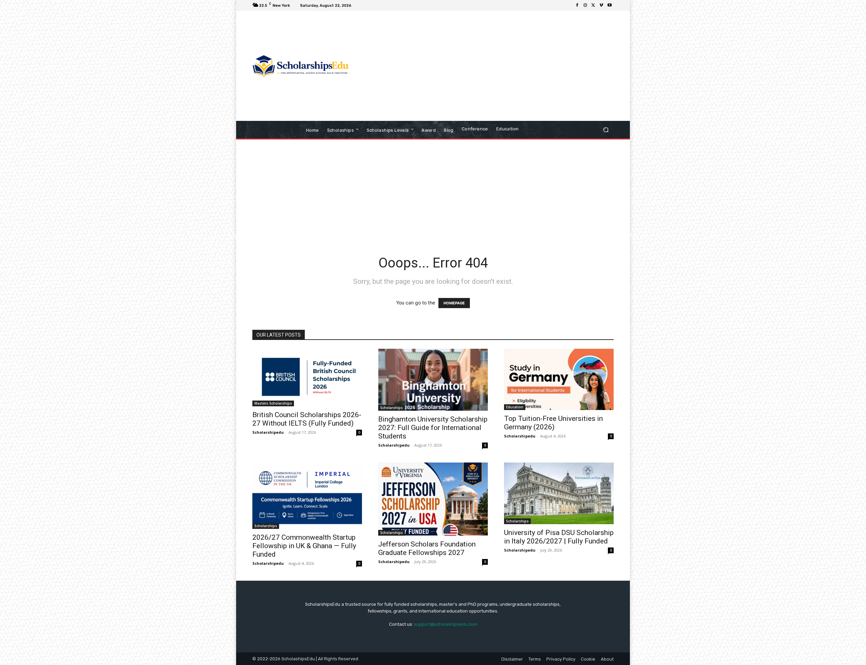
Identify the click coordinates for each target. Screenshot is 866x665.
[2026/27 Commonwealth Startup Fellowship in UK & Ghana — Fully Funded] (307, 496)
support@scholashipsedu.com (445, 624)
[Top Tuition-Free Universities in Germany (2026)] (559, 379)
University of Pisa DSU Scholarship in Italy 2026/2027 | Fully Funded (559, 537)
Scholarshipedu (268, 432)
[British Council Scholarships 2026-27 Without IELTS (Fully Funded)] (307, 377)
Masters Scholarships (273, 403)
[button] (606, 130)
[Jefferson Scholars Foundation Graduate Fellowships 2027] (433, 499)
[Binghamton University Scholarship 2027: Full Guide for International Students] (433, 380)
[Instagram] (585, 5)
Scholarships (391, 407)
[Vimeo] (601, 5)
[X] (593, 5)
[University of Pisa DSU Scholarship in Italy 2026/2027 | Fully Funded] (559, 493)
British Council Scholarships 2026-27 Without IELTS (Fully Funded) (306, 419)
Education (514, 407)
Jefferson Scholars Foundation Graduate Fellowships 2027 (427, 548)
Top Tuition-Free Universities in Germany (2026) (553, 422)
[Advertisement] (490, 66)
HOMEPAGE (454, 303)
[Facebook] (577, 5)
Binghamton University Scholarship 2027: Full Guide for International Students (432, 427)
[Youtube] (610, 5)
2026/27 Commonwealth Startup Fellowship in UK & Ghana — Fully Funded (304, 545)
